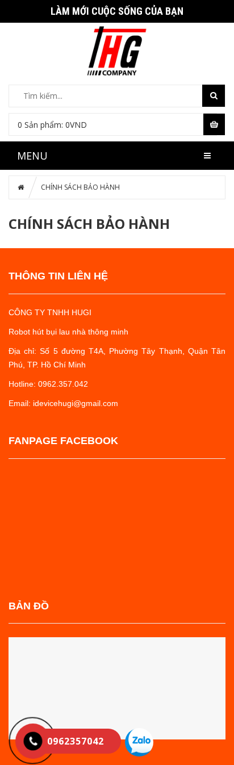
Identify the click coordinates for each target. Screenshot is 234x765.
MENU (32, 155)
